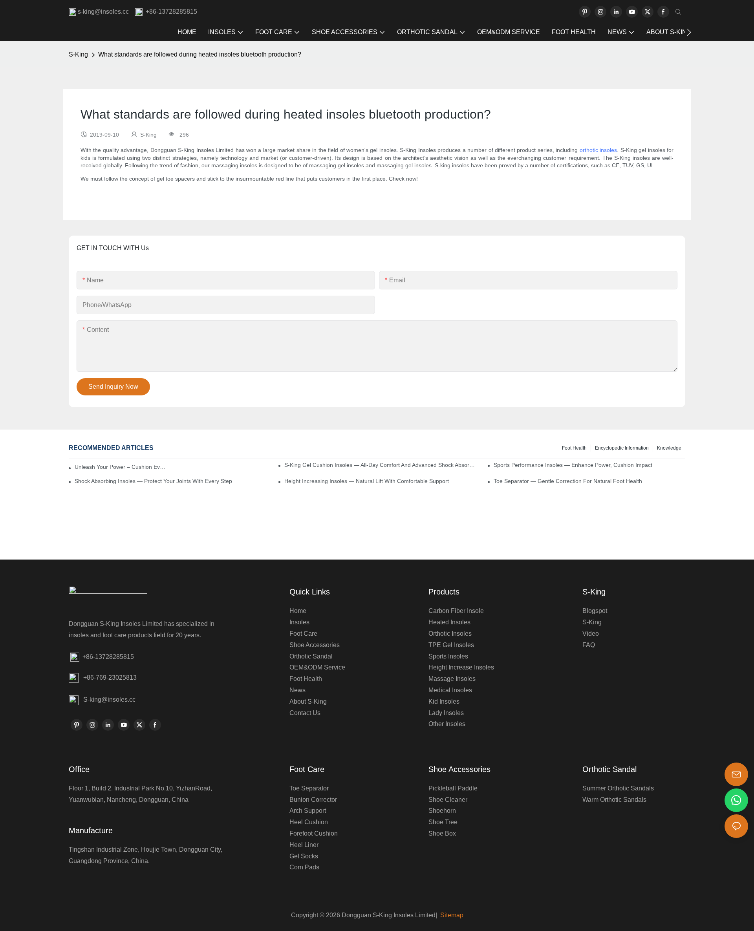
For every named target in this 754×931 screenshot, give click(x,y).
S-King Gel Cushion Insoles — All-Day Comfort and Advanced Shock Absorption (380, 465)
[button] (689, 32)
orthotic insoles (598, 150)
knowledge (669, 448)
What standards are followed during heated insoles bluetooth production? (199, 54)
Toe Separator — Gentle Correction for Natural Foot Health (568, 481)
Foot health (574, 448)
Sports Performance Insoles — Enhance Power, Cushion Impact (573, 465)
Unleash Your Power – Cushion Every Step (121, 467)
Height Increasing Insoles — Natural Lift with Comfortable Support (366, 481)
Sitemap (451, 915)
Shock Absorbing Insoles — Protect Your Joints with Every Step (153, 481)
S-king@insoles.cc (109, 699)
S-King (78, 54)
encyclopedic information (622, 448)
